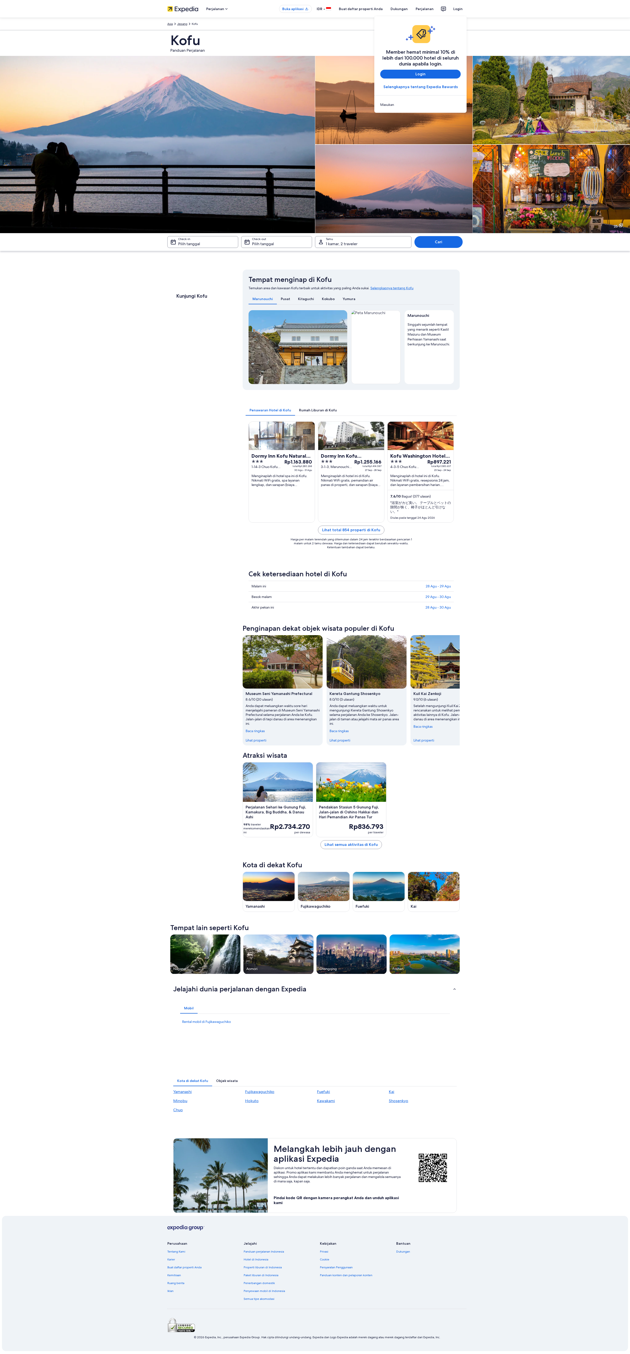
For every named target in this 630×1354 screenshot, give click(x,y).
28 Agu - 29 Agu (438, 586)
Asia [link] (170, 24)
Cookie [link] (324, 1259)
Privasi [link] (324, 1252)
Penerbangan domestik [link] (259, 1283)
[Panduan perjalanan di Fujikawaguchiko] (324, 892)
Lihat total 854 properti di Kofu (351, 530)
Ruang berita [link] (175, 1283)
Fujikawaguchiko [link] (259, 1091)
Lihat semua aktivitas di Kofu (351, 844)
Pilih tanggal (189, 243)
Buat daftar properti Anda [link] (184, 1267)
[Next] (341, 347)
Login (458, 9)
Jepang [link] (182, 24)
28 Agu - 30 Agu (438, 607)
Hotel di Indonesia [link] (256, 1259)
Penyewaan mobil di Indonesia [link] (264, 1291)
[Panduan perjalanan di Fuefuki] (379, 892)
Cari (438, 242)
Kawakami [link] (326, 1100)
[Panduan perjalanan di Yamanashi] (269, 892)
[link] (420, 104)
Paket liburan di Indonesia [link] (261, 1275)
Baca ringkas (255, 731)
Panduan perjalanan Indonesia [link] (264, 1252)
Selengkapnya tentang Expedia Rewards (420, 86)
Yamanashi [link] (182, 1091)
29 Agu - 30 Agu (438, 597)
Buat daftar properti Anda (361, 9)
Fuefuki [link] (323, 1091)
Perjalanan (425, 9)
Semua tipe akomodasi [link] (259, 1299)
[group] (429, 333)
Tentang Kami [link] (176, 1252)
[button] (315, 989)
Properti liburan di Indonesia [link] (263, 1267)
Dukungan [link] (403, 1252)
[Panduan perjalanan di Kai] (434, 892)
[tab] (263, 298)
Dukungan (399, 9)
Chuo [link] (178, 1109)
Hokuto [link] (252, 1100)
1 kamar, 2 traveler (342, 243)
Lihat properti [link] (256, 740)
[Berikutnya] (460, 690)
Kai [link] (391, 1091)
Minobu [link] (180, 1100)
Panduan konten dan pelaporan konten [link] (346, 1275)
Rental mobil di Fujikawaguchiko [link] (206, 1021)
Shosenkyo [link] (398, 1100)
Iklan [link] (170, 1291)
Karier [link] (171, 1259)
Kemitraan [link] (174, 1275)
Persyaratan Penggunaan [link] (336, 1267)
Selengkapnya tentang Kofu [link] (391, 288)
